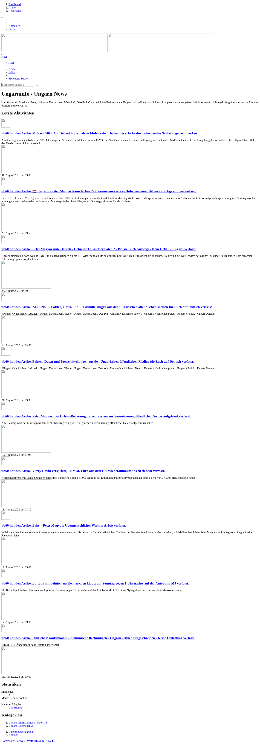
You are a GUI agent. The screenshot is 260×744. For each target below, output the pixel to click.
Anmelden (14, 25)
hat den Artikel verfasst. (100, 133)
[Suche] (2, 54)
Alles (11, 62)
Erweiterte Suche (18, 78)
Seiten (11, 72)
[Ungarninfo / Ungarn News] (107, 50)
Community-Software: (27, 740)
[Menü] (2, 17)
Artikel (12, 68)
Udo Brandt (15, 707)
